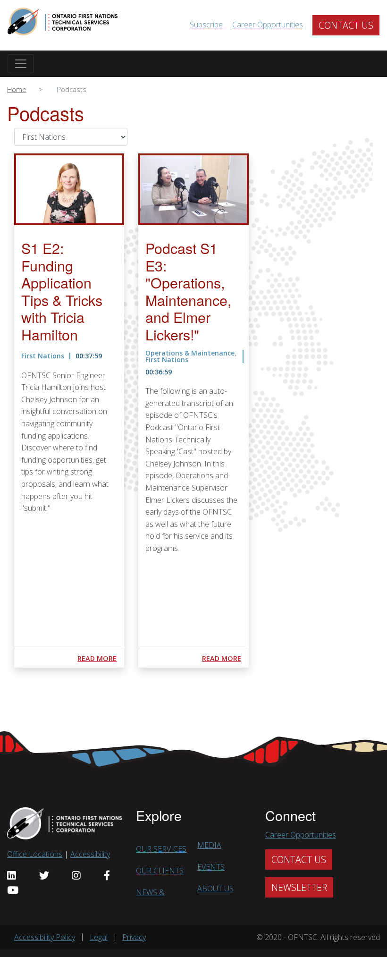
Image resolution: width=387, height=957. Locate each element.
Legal (99, 937)
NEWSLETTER (299, 887)
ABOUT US (215, 888)
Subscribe (206, 24)
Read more (97, 658)
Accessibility (90, 854)
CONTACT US (346, 25)
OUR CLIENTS (160, 870)
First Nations (42, 355)
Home (16, 89)
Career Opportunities (267, 24)
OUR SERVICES (161, 849)
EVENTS (211, 867)
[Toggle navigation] (21, 63)
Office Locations (34, 854)
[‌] (14, 876)
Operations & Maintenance (190, 352)
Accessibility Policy (44, 937)
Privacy (134, 937)
